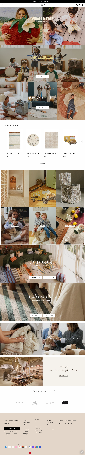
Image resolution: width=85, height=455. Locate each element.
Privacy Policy (8, 444)
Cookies (14, 444)
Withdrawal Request (25, 434)
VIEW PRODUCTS (49, 38)
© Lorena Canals (75, 444)
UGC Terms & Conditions (39, 444)
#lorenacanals (73, 420)
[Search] (77, 4)
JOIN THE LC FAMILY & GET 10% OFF (42, 1)
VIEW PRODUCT (49, 315)
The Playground (38, 432)
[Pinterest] (65, 423)
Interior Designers (51, 429)
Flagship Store (38, 430)
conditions (8, 433)
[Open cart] (82, 5)
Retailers (49, 427)
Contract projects (51, 424)
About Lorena (38, 421)
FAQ (24, 424)
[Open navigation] (2, 4)
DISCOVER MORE (42, 107)
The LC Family (38, 428)
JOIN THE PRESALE (42, 76)
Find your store (26, 422)
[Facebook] (62, 423)
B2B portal (49, 420)
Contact (25, 420)
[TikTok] (68, 423)
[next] (81, 141)
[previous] (3, 141)
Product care (26, 429)
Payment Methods (21, 444)
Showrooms (50, 422)
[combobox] (35, 453)
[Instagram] (59, 423)
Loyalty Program (29, 444)
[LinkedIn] (71, 423)
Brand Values (38, 424)
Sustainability (38, 426)
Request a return (27, 427)
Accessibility (48, 444)
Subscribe (12, 428)
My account (25, 431)
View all (42, 163)
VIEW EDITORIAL (35, 38)
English (71, 4)
